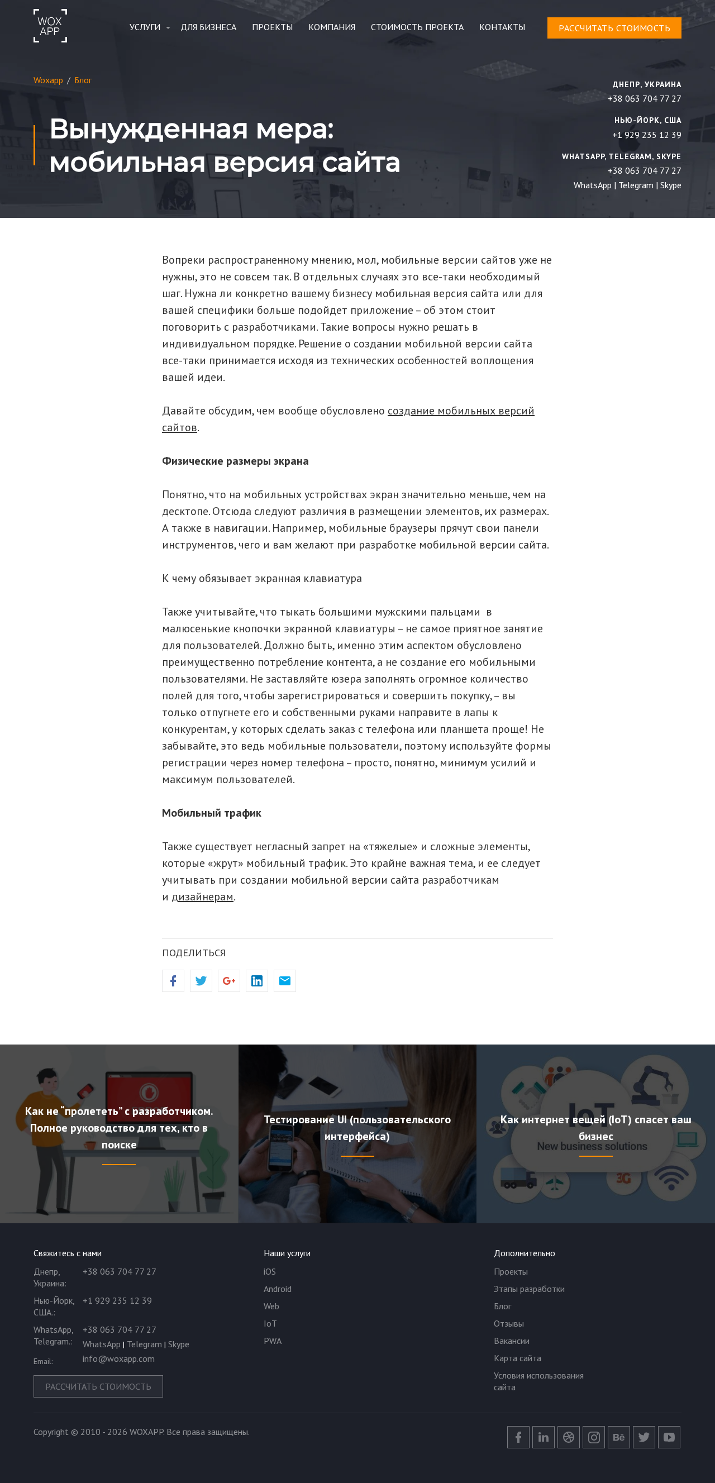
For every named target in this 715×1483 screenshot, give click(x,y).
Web (271, 1306)
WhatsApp (593, 184)
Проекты (272, 26)
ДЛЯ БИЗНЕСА (208, 26)
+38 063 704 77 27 (644, 98)
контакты (502, 26)
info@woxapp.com (119, 1358)
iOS (270, 1271)
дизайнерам (202, 896)
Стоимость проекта (417, 26)
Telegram (636, 184)
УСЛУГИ (145, 26)
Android (278, 1288)
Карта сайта (517, 1357)
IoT (270, 1323)
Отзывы (509, 1323)
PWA (273, 1340)
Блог (502, 1306)
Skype (670, 184)
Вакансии (512, 1340)
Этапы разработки (529, 1288)
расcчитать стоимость (614, 28)
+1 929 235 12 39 (646, 134)
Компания (331, 26)
